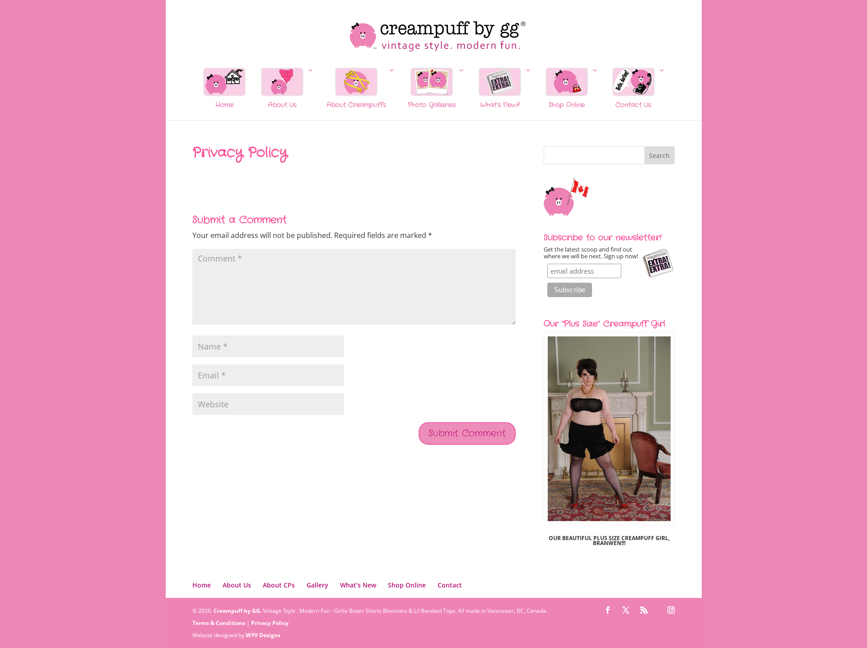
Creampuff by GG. (237, 611)
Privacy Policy (270, 623)
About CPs (279, 585)
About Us (237, 585)
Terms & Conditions (218, 623)
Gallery (317, 585)
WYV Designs (263, 635)
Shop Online (407, 585)
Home (201, 585)
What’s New (358, 585)
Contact (450, 585)
